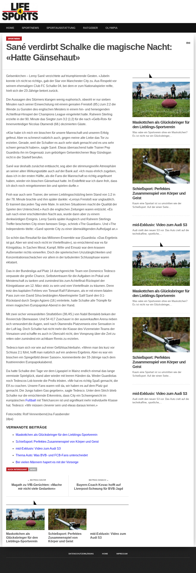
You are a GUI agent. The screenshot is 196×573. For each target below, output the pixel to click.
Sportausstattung (61, 27)
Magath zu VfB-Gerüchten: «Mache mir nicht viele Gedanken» (36, 486)
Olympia (111, 27)
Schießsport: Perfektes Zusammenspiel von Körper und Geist (57, 441)
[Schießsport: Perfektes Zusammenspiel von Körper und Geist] (161, 182)
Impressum (121, 554)
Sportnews (30, 27)
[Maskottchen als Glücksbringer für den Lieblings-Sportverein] (161, 116)
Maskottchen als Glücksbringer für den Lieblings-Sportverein (56, 434)
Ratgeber (90, 27)
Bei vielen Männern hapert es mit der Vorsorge (47, 462)
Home (10, 27)
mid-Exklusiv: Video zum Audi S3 (38, 448)
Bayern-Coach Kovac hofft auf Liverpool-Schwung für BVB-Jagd (98, 486)
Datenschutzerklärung (81, 554)
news (33, 469)
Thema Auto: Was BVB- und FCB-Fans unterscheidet (52, 455)
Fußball (30, 400)
